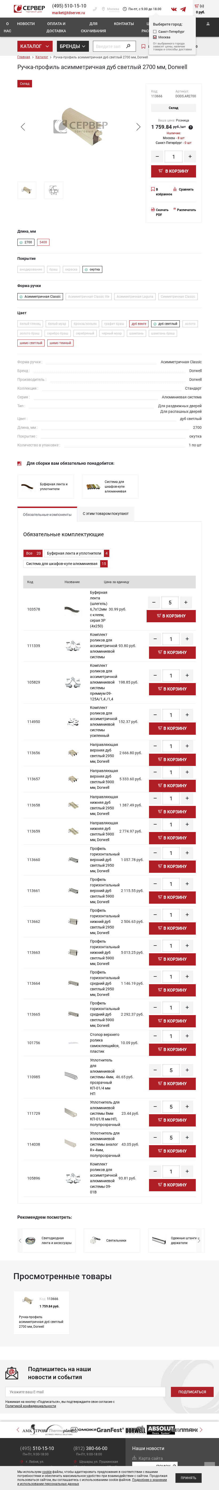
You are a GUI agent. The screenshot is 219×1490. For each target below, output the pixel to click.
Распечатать (186, 210)
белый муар (57, 324)
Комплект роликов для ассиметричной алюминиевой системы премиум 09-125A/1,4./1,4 (103, 682)
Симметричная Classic (178, 296)
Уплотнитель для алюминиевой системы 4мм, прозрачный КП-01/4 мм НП (102, 1077)
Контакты (124, 23)
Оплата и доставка (56, 27)
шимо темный (60, 343)
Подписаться (192, 1392)
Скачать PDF (162, 212)
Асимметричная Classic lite (88, 296)
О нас (7, 27)
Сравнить (186, 189)
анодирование (31, 269)
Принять (188, 1478)
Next (138, 127)
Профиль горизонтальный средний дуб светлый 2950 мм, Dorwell (105, 983)
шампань (136, 333)
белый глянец (30, 324)
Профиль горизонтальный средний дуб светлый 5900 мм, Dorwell (105, 1014)
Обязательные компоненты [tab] (47, 514)
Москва (112, 9)
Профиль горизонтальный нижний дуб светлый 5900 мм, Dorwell (105, 952)
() (200, 8)
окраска (71, 269)
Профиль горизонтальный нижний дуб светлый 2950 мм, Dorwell (105, 921)
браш (53, 269)
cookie (47, 1472)
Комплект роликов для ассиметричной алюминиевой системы (103, 645)
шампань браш (163, 333)
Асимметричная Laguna (135, 296)
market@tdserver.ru (68, 12)
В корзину (176, 171)
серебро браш (57, 333)
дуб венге (139, 324)
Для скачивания (93, 27)
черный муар (112, 333)
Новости (26, 23)
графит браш (114, 324)
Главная (23, 57)
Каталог (31, 46)
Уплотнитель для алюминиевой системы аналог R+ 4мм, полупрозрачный (105, 1144)
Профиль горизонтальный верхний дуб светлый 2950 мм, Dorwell (105, 859)
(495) (37, 1448)
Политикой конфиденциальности (30, 1406)
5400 (43, 242)
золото (190, 324)
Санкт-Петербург (171, 31)
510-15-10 (69, 5)
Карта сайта (151, 1458)
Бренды (70, 46)
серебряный (85, 333)
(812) (90, 1448)
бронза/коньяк (85, 324)
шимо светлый (31, 343)
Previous (22, 127)
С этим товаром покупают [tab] (106, 513)
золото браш (30, 333)
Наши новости (148, 1448)
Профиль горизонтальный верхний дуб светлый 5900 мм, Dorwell (105, 890)
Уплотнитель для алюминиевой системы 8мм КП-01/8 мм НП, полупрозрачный (105, 1113)
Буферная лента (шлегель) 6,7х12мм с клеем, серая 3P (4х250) (98, 609)
